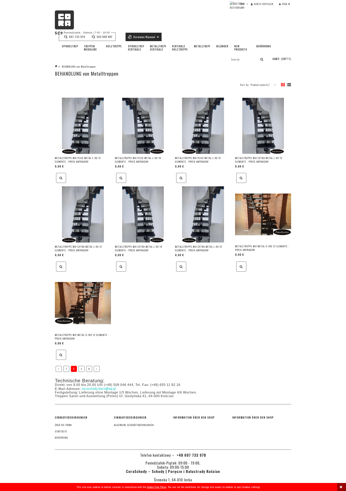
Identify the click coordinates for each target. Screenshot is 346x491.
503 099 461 (104, 36)
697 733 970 (77, 36)
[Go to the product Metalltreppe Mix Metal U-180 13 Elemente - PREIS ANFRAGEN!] (83, 303)
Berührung (61, 437)
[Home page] (64, 22)
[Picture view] (283, 85)
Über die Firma (63, 425)
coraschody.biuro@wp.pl (99, 388)
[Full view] (289, 85)
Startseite (61, 431)
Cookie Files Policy (156, 487)
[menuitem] (70, 46)
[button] (61, 178)
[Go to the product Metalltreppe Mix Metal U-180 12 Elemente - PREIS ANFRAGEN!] (263, 214)
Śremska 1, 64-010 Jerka (173, 479)
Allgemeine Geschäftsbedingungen (134, 425)
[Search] (262, 59)
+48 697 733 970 (190, 455)
